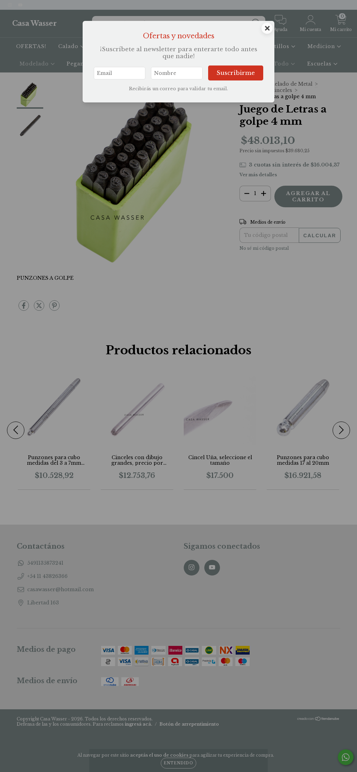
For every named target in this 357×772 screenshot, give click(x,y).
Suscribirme (236, 73)
